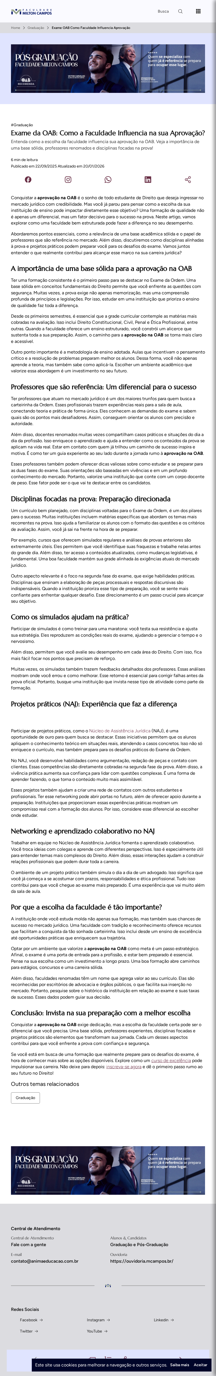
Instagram (96, 1320)
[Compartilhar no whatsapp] (108, 180)
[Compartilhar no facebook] (28, 180)
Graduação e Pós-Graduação (139, 1244)
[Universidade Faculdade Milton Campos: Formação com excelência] (31, 11)
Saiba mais (179, 1365)
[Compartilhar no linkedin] (148, 180)
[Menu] (198, 11)
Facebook (28, 1320)
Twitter (26, 1331)
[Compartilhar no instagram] (68, 180)
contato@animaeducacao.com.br (44, 1261)
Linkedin (161, 1320)
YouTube (94, 1331)
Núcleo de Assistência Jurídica (119, 730)
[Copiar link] (187, 180)
